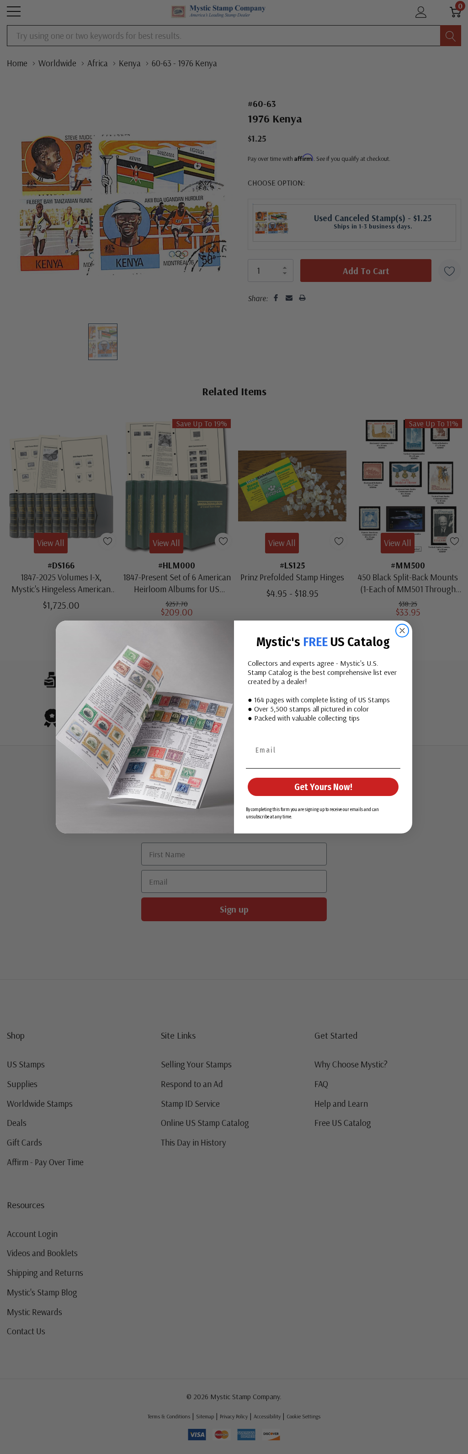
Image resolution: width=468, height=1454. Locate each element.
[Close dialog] (402, 630)
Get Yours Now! (323, 786)
